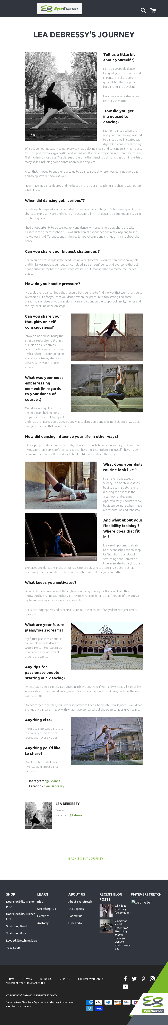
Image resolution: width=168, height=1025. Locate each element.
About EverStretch (80, 901)
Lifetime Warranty (90, 979)
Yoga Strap (13, 947)
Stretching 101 (46, 908)
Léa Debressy (54, 786)
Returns (45, 979)
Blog (40, 901)
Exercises (43, 916)
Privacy (27, 979)
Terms (10, 979)
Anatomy (43, 923)
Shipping (65, 979)
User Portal (75, 923)
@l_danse (53, 781)
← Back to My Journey (84, 858)
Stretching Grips (16, 933)
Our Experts (76, 908)
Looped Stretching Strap (21, 940)
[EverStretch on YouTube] (126, 987)
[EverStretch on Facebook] (126, 979)
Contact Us (75, 916)
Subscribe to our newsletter (25, 983)
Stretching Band (16, 926)
